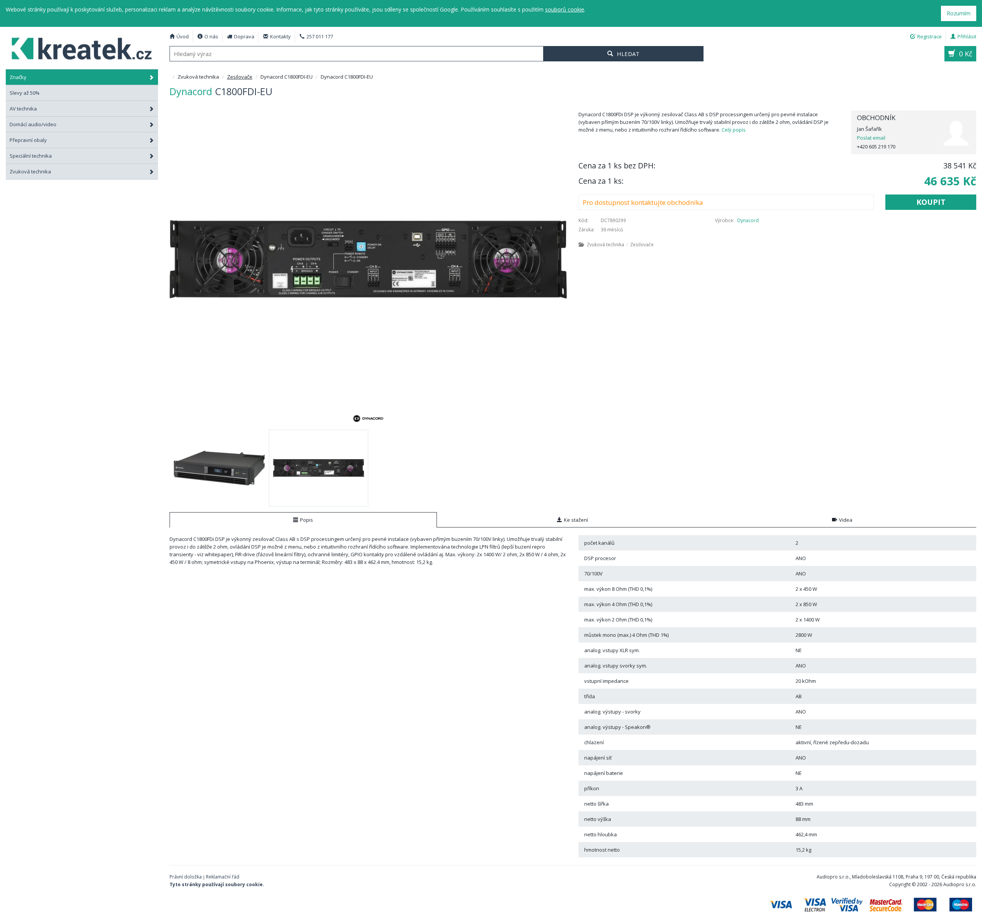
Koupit (931, 202)
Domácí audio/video (33, 124)
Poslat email (871, 137)
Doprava (244, 36)
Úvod (182, 36)
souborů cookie (564, 9)
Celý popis (734, 129)
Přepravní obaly (28, 140)
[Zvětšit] (368, 259)
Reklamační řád (222, 877)
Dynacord (748, 220)
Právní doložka (186, 877)
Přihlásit (966, 36)
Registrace (929, 36)
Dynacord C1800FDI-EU (82, 48)
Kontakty (280, 36)
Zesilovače (239, 76)
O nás (211, 36)
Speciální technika (31, 155)
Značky (18, 77)
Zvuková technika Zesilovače (620, 244)
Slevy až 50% (25, 92)
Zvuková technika (30, 171)
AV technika (23, 108)
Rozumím (958, 13)
